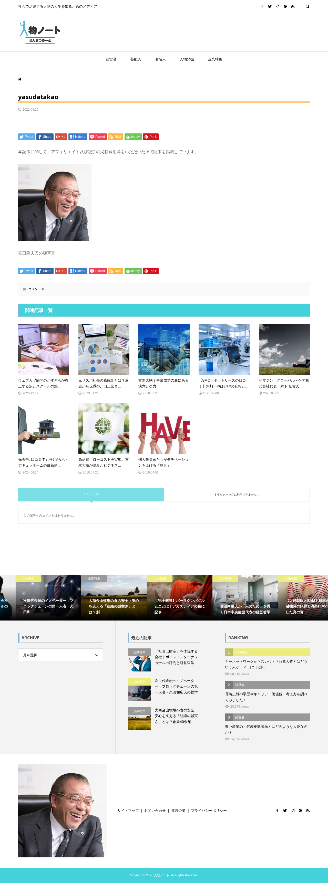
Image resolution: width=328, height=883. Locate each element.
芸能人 (135, 59)
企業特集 (215, 59)
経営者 (111, 59)
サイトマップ (128, 810)
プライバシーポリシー (209, 810)
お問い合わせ (155, 810)
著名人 (160, 59)
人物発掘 (187, 59)
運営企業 (178, 810)
